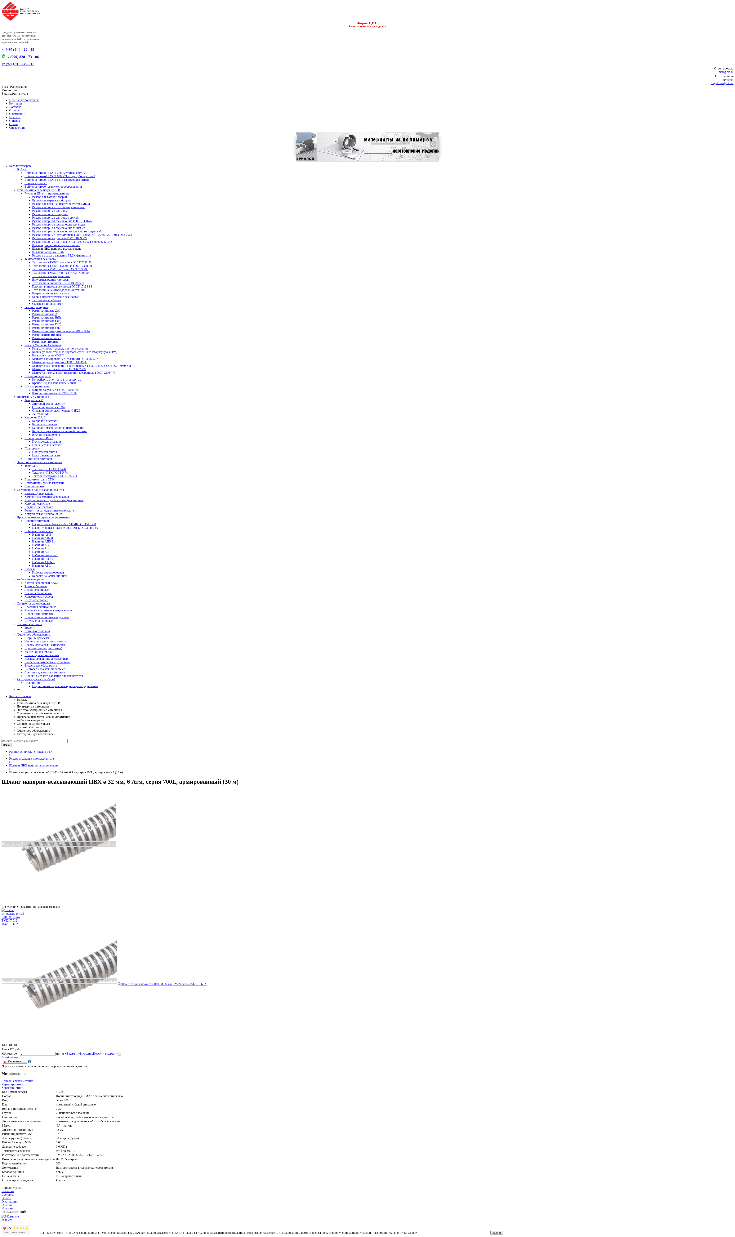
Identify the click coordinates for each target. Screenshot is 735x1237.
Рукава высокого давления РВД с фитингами (61, 255)
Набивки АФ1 (41, 548)
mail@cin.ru (726, 72)
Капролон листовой (45, 420)
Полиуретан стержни (46, 455)
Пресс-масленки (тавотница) (43, 648)
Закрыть (7, 1219)
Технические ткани (29, 624)
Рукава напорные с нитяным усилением (58, 207)
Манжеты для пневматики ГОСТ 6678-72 (59, 369)
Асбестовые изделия (30, 579)
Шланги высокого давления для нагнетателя (53, 675)
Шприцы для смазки (37, 638)
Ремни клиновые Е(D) (46, 327)
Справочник (17, 127)
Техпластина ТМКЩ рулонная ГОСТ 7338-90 (62, 265)
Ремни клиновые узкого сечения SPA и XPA (61, 331)
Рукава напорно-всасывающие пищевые (58, 228)
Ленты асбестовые (36, 589)
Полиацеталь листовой (47, 445)
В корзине (86, 1053)
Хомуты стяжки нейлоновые (43, 514)
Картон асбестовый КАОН (42, 582)
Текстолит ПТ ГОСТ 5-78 (49, 469)
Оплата (14, 110)
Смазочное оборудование (33, 634)
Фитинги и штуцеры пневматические (49, 510)
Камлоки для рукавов (38, 493)
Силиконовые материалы (33, 603)
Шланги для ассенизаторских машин (56, 245)
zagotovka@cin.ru (722, 83)
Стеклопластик (34, 486)
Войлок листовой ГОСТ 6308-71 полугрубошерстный (59, 176)
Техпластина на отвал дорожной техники (59, 290)
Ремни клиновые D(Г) (46, 324)
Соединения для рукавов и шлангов (40, 489)
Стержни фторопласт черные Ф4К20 (56, 410)
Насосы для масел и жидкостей (44, 644)
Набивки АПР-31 (43, 541)
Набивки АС (40, 545)
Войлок (22, 169)
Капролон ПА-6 (34, 417)
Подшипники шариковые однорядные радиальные (65, 686)
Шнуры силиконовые (38, 620)
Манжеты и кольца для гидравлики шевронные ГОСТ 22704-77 (73, 372)
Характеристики (12, 1084)
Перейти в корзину (105, 1053)
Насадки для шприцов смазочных (46, 658)
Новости (14, 117)
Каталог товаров (20, 165)
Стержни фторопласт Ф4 (48, 407)
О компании (17, 113)
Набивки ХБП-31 (43, 562)
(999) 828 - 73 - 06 (22, 57)
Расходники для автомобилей (36, 679)
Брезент (29, 627)
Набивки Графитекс (45, 555)
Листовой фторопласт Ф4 (49, 403)
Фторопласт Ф (33, 400)
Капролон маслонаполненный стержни (58, 427)
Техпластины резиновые (40, 259)
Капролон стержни (44, 424)
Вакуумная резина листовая (50, 279)
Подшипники (33, 682)
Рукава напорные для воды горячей (55, 217)
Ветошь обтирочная (37, 631)
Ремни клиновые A (44, 314)
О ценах (14, 120)
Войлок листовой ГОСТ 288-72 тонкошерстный (55, 172)
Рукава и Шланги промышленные (46, 193)
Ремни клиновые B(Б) (46, 317)
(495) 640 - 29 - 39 (18, 49)
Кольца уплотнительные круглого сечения (60, 348)
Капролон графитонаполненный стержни (59, 431)
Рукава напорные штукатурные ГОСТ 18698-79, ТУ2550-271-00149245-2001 (82, 234)
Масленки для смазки (38, 651)
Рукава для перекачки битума (51, 200)
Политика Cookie (405, 1232)
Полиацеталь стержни (46, 441)
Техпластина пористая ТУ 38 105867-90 (58, 283)
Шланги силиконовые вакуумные (46, 617)
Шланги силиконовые (38, 613)
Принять (496, 1232)
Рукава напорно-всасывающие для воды (58, 224)
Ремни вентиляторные (46, 334)
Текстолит (31, 465)
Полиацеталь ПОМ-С (38, 438)
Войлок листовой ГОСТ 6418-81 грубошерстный (56, 179)
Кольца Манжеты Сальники (42, 345)
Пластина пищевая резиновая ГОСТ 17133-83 (62, 286)
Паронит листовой (36, 520)
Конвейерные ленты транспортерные (56, 379)
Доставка (15, 107)
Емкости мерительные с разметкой (47, 662)
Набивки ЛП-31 (42, 558)
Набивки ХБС (41, 565)
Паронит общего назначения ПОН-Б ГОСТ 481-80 (65, 527)
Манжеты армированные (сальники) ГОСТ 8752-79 (66, 358)
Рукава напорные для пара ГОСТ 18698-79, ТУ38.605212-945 (72, 241)
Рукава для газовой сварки (49, 197)
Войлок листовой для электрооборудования (53, 186)
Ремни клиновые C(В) (46, 321)
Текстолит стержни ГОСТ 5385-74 (54, 476)
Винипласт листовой (38, 458)
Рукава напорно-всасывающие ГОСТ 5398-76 (62, 221)
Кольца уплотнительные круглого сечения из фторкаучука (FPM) (74, 352)
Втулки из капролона (46, 434)
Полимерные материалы (33, 396)
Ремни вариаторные (45, 341)
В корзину (73, 1053)
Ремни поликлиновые (46, 338)
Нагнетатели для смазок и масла (45, 641)
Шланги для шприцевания (41, 655)
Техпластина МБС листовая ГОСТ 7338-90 (60, 269)
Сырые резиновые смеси (48, 303)
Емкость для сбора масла (40, 665)
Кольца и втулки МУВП (48, 355)
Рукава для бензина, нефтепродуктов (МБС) (61, 203)
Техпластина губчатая (46, 300)
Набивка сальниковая (38, 531)
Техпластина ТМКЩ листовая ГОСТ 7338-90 (61, 262)
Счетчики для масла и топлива (44, 672)
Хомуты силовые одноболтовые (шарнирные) (54, 500)
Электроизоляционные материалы (39, 462)
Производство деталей (24, 100)
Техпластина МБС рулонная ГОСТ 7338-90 (60, 272)
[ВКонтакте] (30, 1061)
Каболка (29, 569)
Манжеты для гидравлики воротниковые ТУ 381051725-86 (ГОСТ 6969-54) (81, 365)
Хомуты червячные (37, 503)
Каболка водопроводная (48, 572)
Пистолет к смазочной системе (44, 669)
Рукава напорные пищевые (50, 214)
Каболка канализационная (49, 576)
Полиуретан (32, 448)
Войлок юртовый (35, 183)
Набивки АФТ (41, 551)
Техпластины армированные (51, 276)
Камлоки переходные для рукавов (46, 496)
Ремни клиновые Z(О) (46, 310)
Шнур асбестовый (36, 600)
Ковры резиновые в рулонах (50, 293)
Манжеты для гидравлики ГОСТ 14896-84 (59, 362)
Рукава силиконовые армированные (48, 610)
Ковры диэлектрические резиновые (55, 296)
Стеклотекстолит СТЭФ (40, 479)
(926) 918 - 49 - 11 (18, 64)
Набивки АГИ (41, 534)
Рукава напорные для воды (50, 210)
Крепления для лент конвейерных (54, 383)
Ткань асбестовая (35, 586)
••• (18, 689)
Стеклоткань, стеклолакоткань (44, 483)
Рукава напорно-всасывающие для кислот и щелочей (67, 231)
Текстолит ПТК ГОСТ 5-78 (50, 472)
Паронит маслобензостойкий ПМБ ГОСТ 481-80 (64, 524)
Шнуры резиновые (36, 386)
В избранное (10, 1057)
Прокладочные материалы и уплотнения (43, 517)
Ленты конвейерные (37, 376)
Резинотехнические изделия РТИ (38, 190)
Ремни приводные (36, 307)
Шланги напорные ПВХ (48, 252)
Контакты (15, 103)
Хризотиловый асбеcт (38, 596)
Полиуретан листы (44, 451)
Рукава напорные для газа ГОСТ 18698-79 (59, 238)
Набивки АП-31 (42, 538)
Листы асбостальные (38, 593)
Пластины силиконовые (40, 607)
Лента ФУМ (40, 414)
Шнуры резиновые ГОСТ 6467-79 (54, 393)
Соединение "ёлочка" (38, 507)
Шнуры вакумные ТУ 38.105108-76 (55, 389)
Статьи (13, 124)
